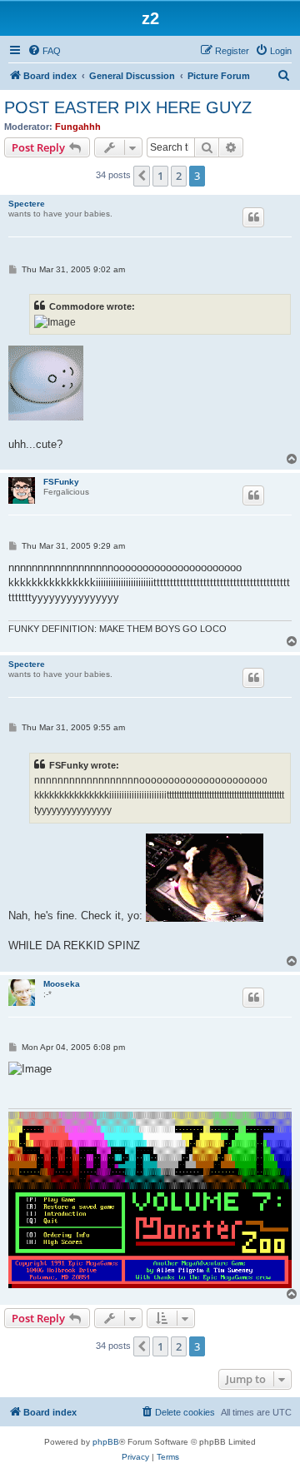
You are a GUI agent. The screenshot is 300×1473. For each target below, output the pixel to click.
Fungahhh (78, 127)
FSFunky (61, 481)
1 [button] (160, 175)
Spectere (26, 203)
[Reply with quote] (253, 217)
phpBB (105, 1441)
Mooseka (61, 983)
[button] (141, 176)
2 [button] (179, 175)
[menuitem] (44, 51)
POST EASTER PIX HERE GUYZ (128, 107)
